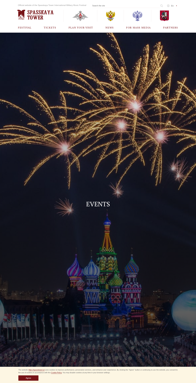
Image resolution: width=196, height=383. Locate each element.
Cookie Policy (56, 373)
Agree (28, 378)
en (172, 6)
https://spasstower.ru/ (36, 370)
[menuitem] (24, 27)
